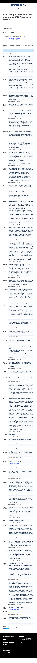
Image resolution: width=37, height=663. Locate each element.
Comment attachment (14, 463)
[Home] (18, 5)
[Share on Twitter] (7, 628)
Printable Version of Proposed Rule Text (11, 34)
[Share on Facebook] (4, 628)
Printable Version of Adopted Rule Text (11, 38)
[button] (28, 1)
